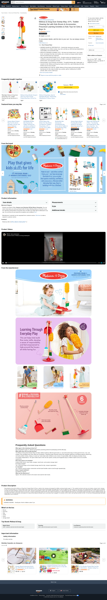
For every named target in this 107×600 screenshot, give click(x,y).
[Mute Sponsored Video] (34, 562)
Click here (37, 215)
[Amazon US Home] (39, 591)
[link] (28, 87)
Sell (82, 6)
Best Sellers (33, 6)
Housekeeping (23, 12)
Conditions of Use (34, 595)
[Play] (2, 263)
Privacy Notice (42, 595)
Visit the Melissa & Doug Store (46, 19)
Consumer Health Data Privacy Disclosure (55, 595)
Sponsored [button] (3, 545)
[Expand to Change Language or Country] (57, 590)
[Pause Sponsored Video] (34, 559)
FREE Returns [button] (42, 43)
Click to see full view (21, 49)
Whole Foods (56, 6)
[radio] (3, 18)
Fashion (87, 6)
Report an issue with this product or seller (51, 75)
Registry (92, 6)
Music (97, 6)
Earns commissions (15, 233)
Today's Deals (64, 6)
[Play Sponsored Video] (53, 556)
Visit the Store (73, 191)
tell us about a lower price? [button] (18, 221)
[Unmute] (104, 263)
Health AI (8, 6)
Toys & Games (4, 12)
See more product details (46, 72)
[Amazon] (5, 2)
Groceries (48, 6)
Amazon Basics (25, 6)
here (35, 212)
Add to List (91, 50)
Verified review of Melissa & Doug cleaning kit (18, 235)
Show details (63, 94)
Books (70, 6)
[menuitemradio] (101, 262)
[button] (3, 6)
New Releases (41, 6)
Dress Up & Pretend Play (14, 12)
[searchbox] (43, 2)
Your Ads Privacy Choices (70, 595)
